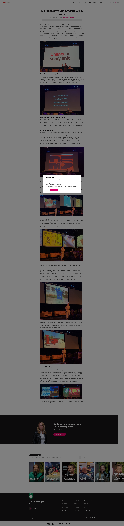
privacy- (47, 187)
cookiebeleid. (50, 187)
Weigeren (47, 189)
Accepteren (54, 189)
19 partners (61, 181)
